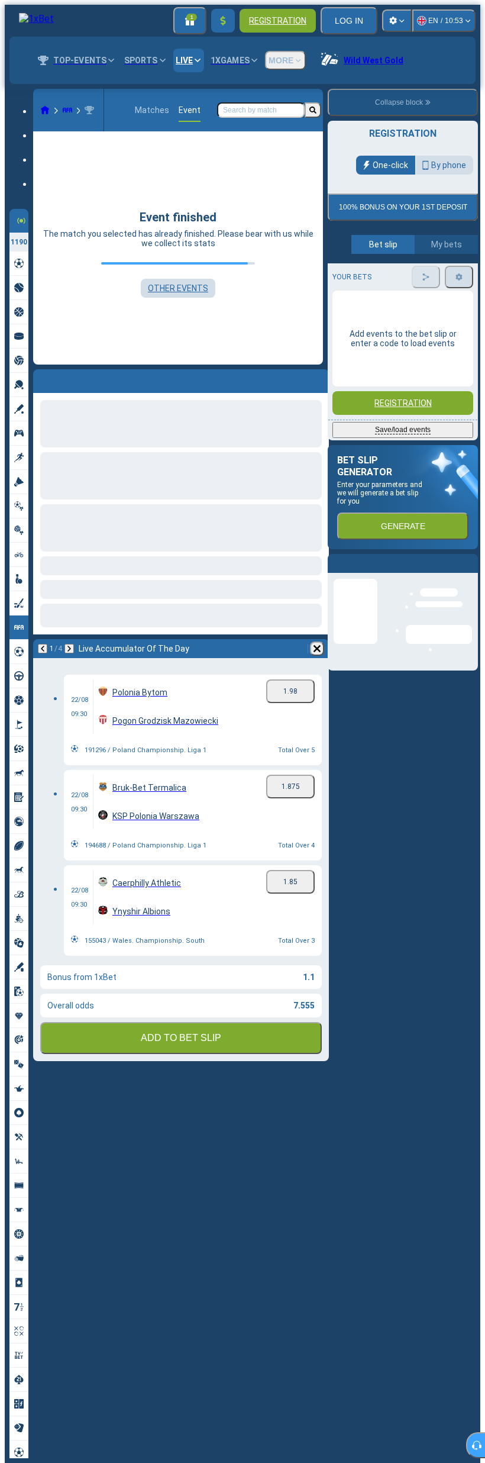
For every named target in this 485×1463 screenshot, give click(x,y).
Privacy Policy (407, 312)
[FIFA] (67, 110)
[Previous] (42, 648)
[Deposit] (223, 21)
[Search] (313, 110)
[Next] (69, 648)
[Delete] (317, 649)
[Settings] (397, 20)
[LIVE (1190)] (45, 110)
